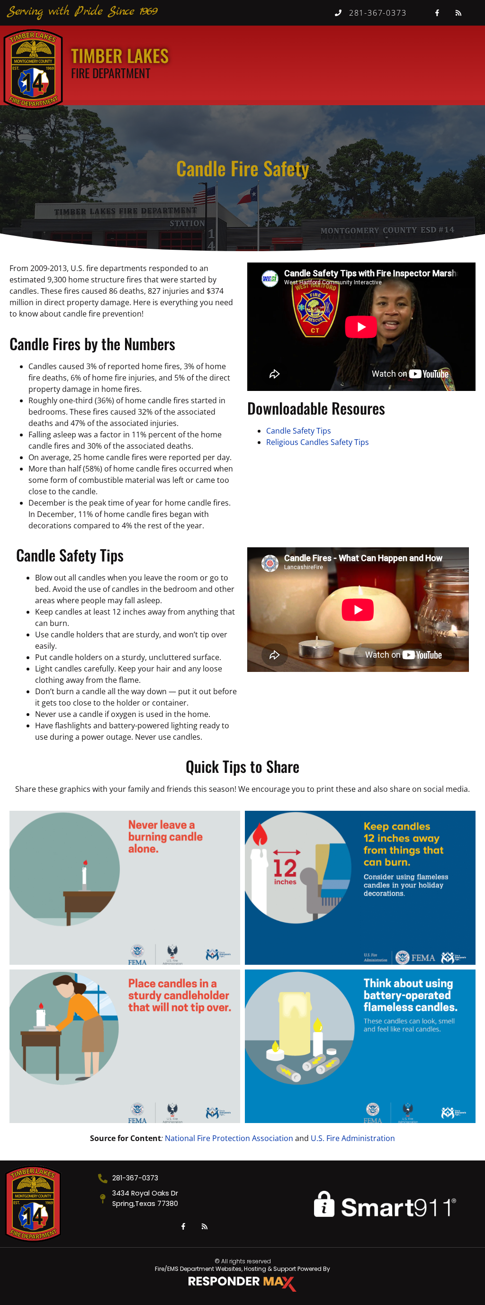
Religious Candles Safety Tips (317, 442)
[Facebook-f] (437, 13)
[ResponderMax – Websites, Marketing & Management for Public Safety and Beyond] (242, 1284)
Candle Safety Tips (298, 431)
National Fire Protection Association (230, 1138)
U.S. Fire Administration (353, 1138)
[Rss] (458, 13)
